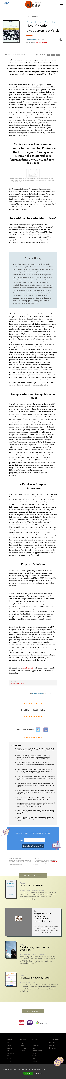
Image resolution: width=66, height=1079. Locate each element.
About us (34, 1043)
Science (9, 1061)
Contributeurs (36, 1056)
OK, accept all (28, 1073)
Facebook (53, 1048)
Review (22, 883)
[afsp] (30, 1022)
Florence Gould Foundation (42, 42)
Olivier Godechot (26, 982)
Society (9, 1045)
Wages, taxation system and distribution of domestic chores (43, 917)
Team (33, 1048)
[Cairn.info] (41, 1022)
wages (8, 54)
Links (33, 1058)
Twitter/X (52, 1045)
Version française (30, 55)
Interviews (23, 1048)
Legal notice (35, 1045)
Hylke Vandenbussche (28, 954)
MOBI (58, 55)
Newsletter (53, 1043)
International (10, 1053)
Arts (8, 1050)
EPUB (53, 55)
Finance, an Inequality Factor (35, 977)
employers (13, 54)
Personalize (39, 1073)
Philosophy (10, 1056)
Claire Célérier (32, 39)
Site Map (34, 1061)
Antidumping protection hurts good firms (36, 948)
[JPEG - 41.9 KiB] (33, 173)
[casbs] (21, 1022)
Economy (35, 17)
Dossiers (22, 1050)
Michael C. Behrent (37, 41)
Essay (28, 17)
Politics (9, 1043)
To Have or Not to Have (17, 683)
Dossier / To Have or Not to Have (41, 21)
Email (21, 840)
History (9, 1058)
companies (20, 54)
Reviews (22, 1045)
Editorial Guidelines (37, 1050)
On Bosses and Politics (31, 885)
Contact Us (35, 1053)
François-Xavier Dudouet (29, 890)
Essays (21, 1043)
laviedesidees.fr (28, 668)
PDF (49, 55)
